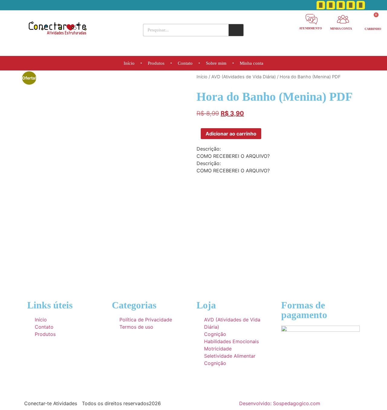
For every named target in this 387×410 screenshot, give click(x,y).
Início (129, 63)
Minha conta (251, 63)
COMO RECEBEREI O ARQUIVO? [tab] (233, 156)
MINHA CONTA (341, 28)
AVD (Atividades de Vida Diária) (243, 77)
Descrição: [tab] (209, 149)
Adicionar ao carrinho (231, 134)
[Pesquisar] (236, 30)
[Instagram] (350, 5)
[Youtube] (341, 5)
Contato (185, 63)
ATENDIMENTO (310, 28)
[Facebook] (321, 5)
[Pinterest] (331, 5)
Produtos (156, 63)
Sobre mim (216, 63)
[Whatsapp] (360, 5)
